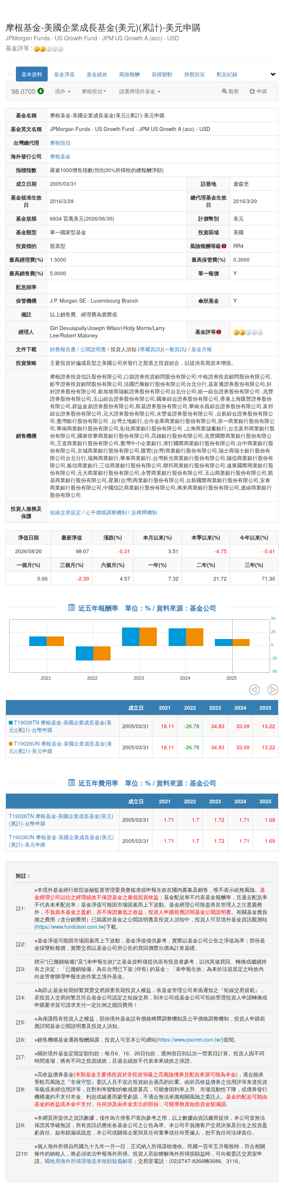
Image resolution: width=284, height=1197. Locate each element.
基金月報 (201, 349)
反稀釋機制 (144, 512)
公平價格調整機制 (106, 512)
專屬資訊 (150, 349)
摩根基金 (60, 156)
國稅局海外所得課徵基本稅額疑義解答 (89, 1160)
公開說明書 (93, 349)
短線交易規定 (65, 512)
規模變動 (162, 74)
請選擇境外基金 (138, 91)
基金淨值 (64, 74)
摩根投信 (92, 91)
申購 (261, 91)
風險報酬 (129, 74)
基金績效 (97, 74)
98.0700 (24, 91)
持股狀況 (194, 74)
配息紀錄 (227, 74)
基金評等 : (20, 48)
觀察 (233, 91)
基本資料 (31, 74)
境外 (61, 91)
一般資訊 (174, 349)
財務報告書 (63, 349)
